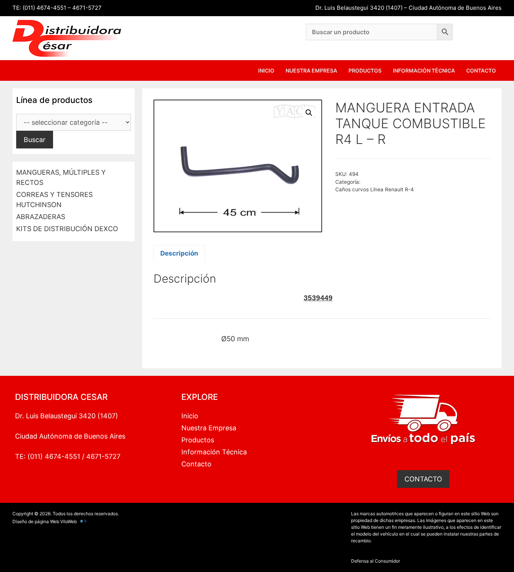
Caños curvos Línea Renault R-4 (374, 189)
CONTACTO (423, 479)
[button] (309, 113)
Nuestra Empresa (311, 70)
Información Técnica (424, 70)
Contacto (481, 70)
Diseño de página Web (35, 521)
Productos (365, 70)
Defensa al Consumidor (375, 561)
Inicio (266, 70)
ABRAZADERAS (40, 217)
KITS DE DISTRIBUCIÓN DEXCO (67, 229)
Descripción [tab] (179, 253)
